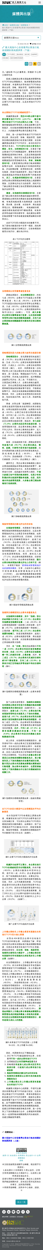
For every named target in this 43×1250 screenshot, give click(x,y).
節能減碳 (6, 58)
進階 (4, 54)
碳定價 (27, 54)
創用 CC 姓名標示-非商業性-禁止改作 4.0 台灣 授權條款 (21, 1156)
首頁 (6, 25)
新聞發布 (24, 25)
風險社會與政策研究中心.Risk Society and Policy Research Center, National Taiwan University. (21, 1245)
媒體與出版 (14, 25)
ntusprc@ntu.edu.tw (13, 1241)
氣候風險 (20, 54)
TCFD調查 (11, 54)
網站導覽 (5, 1216)
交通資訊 (13, 1216)
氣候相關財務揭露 (17, 58)
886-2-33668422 (12, 1238)
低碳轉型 (34, 54)
